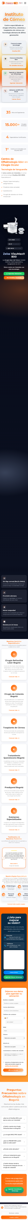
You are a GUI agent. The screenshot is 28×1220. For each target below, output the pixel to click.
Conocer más (13, 676)
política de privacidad (11, 1066)
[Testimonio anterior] (3, 857)
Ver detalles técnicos (16, 65)
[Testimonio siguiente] (24, 857)
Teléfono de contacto (9, 1014)
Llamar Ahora (16, 99)
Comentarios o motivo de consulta (13, 1050)
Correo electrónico (8, 1007)
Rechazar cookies (14, 1213)
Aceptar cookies (14, 1217)
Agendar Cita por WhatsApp (13, 977)
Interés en (6, 1043)
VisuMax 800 (16, 51)
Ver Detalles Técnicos (14, 277)
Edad (4, 1027)
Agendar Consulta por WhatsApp (15, 1190)
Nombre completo (8, 1000)
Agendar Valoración (16, 83)
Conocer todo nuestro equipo (16, 904)
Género (5, 1034)
